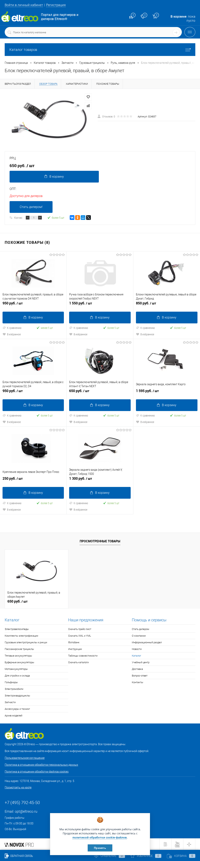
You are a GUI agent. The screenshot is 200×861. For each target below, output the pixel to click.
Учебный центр (140, 662)
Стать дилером (140, 629)
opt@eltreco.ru (26, 811)
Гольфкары (11, 682)
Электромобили (14, 688)
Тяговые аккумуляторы (18, 655)
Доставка (137, 669)
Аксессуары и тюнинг (17, 708)
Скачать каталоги (78, 662)
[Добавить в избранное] (88, 97)
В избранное (14, 334)
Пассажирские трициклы (19, 649)
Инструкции (75, 649)
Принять (100, 847)
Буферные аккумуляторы (19, 662)
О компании (139, 635)
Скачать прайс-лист (79, 629)
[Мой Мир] (83, 217)
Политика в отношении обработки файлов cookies (37, 771)
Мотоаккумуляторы (16, 669)
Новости (137, 649)
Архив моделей (13, 715)
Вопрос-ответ (139, 675)
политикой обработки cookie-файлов (99, 837)
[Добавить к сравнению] (88, 105)
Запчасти (10, 702)
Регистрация (56, 5)
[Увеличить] (49, 120)
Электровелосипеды (17, 629)
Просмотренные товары (100, 541)
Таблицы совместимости (82, 655)
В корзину (56, 176)
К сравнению (14, 328)
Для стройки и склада (17, 675)
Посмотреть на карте (18, 787)
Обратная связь (21, 855)
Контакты (137, 682)
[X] (88, 217)
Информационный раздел (147, 642)
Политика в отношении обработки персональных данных (41, 764)
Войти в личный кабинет (24, 5)
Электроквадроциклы (17, 695)
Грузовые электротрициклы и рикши (26, 642)
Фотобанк (73, 642)
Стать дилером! (31, 207)
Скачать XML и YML (79, 635)
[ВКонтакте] (72, 217)
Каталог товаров (23, 50)
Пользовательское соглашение (25, 757)
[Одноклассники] (77, 217)
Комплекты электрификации (21, 635)
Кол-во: (18, 218)
